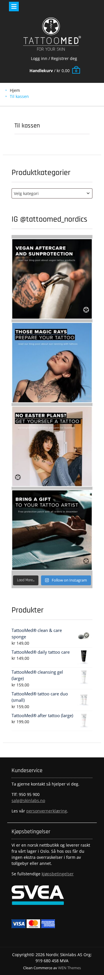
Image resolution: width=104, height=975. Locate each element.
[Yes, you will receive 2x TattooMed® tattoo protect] (52, 530)
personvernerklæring (46, 811)
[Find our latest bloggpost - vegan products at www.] (52, 278)
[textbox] (52, 193)
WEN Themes (69, 967)
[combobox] (52, 193)
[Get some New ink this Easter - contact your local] (52, 446)
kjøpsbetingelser (58, 873)
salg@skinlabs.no (28, 800)
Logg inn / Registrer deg (54, 58)
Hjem (15, 90)
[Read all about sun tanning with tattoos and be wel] (52, 362)
